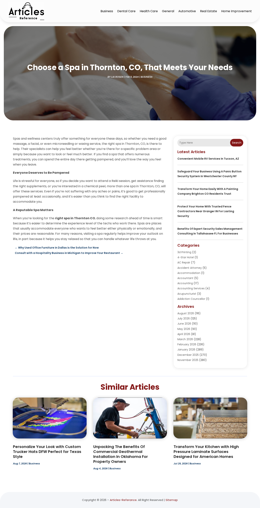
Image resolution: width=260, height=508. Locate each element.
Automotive (187, 11)
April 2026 (183, 334)
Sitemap (172, 500)
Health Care (149, 11)
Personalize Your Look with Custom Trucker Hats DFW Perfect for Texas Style (47, 451)
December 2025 (188, 355)
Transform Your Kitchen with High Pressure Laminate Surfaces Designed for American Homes (206, 451)
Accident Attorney (189, 268)
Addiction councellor (191, 299)
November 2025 (187, 360)
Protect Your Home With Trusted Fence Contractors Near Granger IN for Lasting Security (205, 211)
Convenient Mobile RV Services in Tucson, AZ (208, 159)
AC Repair (183, 262)
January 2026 (186, 349)
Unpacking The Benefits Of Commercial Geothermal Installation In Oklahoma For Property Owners (120, 454)
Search (236, 143)
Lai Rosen (117, 77)
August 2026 (185, 313)
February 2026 (186, 344)
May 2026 (183, 329)
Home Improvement (236, 11)
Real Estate (208, 11)
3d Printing (184, 252)
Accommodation (188, 273)
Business (106, 11)
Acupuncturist (186, 294)
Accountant (185, 278)
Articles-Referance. (123, 500)
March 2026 (185, 339)
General (168, 11)
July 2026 (183, 318)
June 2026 (184, 324)
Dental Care (126, 11)
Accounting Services (191, 288)
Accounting (185, 283)
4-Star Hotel (185, 257)
